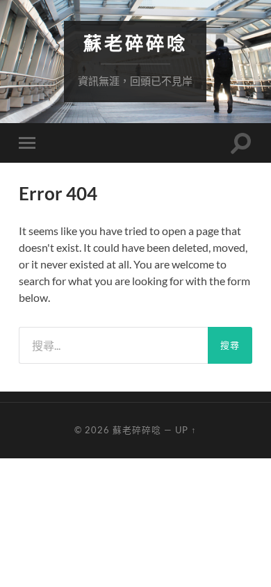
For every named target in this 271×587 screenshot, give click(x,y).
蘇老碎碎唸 (135, 43)
